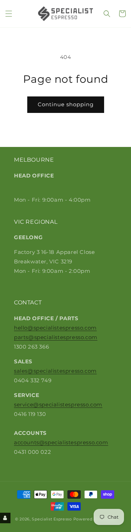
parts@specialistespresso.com (55, 337)
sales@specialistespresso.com (55, 371)
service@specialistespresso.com (58, 404)
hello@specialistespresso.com (55, 327)
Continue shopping (66, 104)
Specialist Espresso (52, 519)
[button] (8, 13)
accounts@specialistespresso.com (61, 442)
